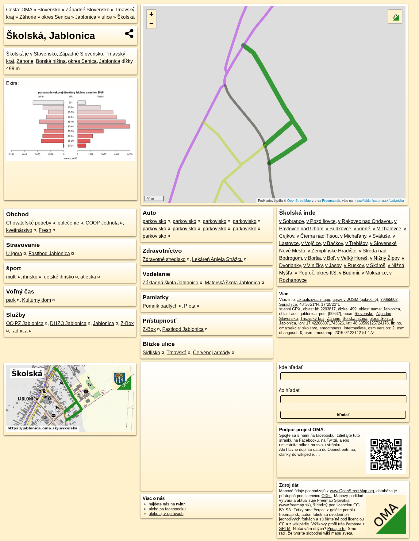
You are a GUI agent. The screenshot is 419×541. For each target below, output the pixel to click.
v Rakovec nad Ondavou (365, 221)
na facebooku (322, 435)
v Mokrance (374, 272)
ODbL (326, 495)
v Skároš (375, 265)
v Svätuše (379, 236)
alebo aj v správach (166, 513)
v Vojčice (311, 243)
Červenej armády (211, 352)
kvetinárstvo (19, 230)
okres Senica (55, 17)
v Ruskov (354, 265)
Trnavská (176, 352)
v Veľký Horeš (352, 258)
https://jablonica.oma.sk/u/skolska (379, 200)
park (11, 300)
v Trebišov (356, 243)
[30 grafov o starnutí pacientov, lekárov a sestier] (70, 159)
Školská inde (297, 212)
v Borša (312, 258)
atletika (88, 276)
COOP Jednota (102, 222)
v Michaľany (353, 236)
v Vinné (362, 228)
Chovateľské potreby (28, 222)
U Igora (14, 253)
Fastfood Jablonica (49, 253)
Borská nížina (51, 61)
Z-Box (127, 323)
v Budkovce (338, 228)
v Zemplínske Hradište (332, 250)
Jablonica (85, 17)
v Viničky (313, 265)
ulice (107, 17)
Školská (126, 17)
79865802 (389, 299)
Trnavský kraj (312, 318)
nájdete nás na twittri (167, 504)
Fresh (45, 230)
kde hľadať (291, 367)
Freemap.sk (331, 200)
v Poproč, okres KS (315, 272)
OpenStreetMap (299, 200)
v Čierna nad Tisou (317, 236)
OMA (26, 9)
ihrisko (30, 276)
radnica (19, 330)
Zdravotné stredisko (164, 259)
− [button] (151, 24)
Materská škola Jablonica (232, 282)
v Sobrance (291, 221)
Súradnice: (288, 304)
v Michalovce (387, 228)
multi (11, 276)
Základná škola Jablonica (170, 282)
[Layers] (395, 16)
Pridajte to (336, 528)
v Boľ (329, 258)
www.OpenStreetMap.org (352, 491)
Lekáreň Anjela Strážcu (217, 259)
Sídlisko (151, 352)
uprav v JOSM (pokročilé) (355, 299)
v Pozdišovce (321, 221)
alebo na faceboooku (167, 509)
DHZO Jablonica (68, 323)
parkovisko (154, 221)
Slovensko (48, 9)
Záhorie (27, 17)
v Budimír (349, 272)
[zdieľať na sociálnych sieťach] (129, 33)
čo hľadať (289, 390)
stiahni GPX (290, 309)
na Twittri (329, 440)
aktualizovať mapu (313, 299)
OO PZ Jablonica (25, 323)
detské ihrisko (59, 276)
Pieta (189, 306)
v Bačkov (333, 243)
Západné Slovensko (88, 9)
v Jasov (333, 265)
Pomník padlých (160, 306)
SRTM (284, 528)
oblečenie (68, 222)
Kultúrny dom (36, 300)
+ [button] (151, 14)
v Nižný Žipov (384, 258)
